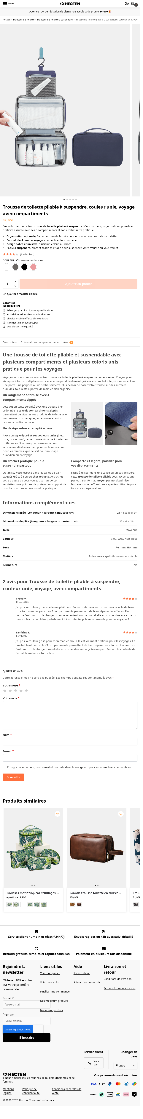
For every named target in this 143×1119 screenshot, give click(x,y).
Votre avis (11, 698)
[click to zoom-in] (65, 110)
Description (10, 342)
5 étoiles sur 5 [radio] (26, 691)
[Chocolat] (79, 904)
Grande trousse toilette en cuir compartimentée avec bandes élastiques (97, 893)
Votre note (11, 685)
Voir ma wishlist (50, 982)
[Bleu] (6, 267)
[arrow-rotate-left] (36, 948)
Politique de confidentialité (31, 1090)
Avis (67, 342)
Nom (7, 735)
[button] (133, 4)
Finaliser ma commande (55, 991)
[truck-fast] (103, 931)
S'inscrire (26, 1037)
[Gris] (15, 267)
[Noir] (24, 267)
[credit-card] (103, 948)
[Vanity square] (44, 904)
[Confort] (9, 904)
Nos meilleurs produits (54, 1001)
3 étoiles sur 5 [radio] (16, 691)
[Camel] (73, 904)
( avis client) (27, 254)
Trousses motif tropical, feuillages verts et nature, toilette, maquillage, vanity (33, 893)
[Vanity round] (37, 904)
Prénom (8, 1015)
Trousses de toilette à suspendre (55, 19)
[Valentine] (30, 904)
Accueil (6, 19)
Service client (82, 973)
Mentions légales (8, 1090)
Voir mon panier (50, 973)
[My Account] (127, 3)
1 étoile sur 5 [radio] (5, 691)
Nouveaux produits (51, 1010)
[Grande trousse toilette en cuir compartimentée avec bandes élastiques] (96, 848)
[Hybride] (16, 904)
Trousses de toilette (23, 19)
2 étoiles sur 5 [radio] (10, 691)
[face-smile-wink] (36, 931)
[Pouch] (23, 904)
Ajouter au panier (78, 284)
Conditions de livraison (117, 979)
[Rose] (33, 267)
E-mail (8, 751)
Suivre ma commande (87, 982)
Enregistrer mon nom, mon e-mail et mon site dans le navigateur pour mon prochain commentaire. (69, 767)
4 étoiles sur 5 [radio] (21, 691)
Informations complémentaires (40, 342)
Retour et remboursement (119, 988)
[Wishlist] (57, 814)
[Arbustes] (136, 904)
